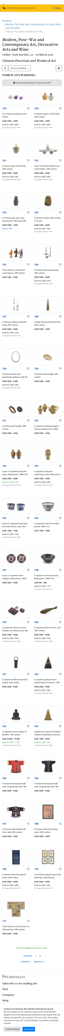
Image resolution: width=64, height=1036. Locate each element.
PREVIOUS (28, 956)
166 (36, 778)
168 (36, 823)
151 (4, 420)
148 (36, 316)
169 (4, 869)
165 (4, 778)
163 (4, 726)
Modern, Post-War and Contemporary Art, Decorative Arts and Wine (33, 26)
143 (4, 212)
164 (36, 726)
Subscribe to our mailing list (19, 984)
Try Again (56, 8)
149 (4, 368)
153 (4, 466)
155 (4, 518)
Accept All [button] (28, 1029)
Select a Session (19, 68)
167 (4, 823)
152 (36, 420)
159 (4, 622)
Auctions (6, 20)
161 (4, 674)
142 (36, 160)
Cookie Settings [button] (12, 1029)
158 (36, 570)
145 (4, 264)
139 (4, 108)
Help (5, 1001)
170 (36, 869)
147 (4, 316)
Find (5, 989)
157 (4, 570)
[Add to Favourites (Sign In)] (28, 108)
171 (4, 921)
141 (4, 160)
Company (8, 995)
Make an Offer (7, 229)
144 (36, 212)
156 (36, 518)
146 (36, 264)
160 (36, 622)
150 (36, 368)
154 (36, 466)
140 (36, 108)
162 (36, 674)
